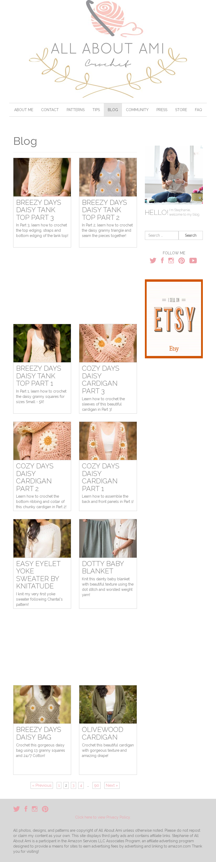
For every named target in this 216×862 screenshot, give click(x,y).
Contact (50, 110)
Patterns (76, 110)
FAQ (198, 110)
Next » (112, 785)
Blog (113, 110)
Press (161, 110)
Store (181, 110)
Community (137, 110)
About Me (23, 110)
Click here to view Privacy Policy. (103, 817)
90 (96, 785)
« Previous (41, 785)
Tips (96, 110)
